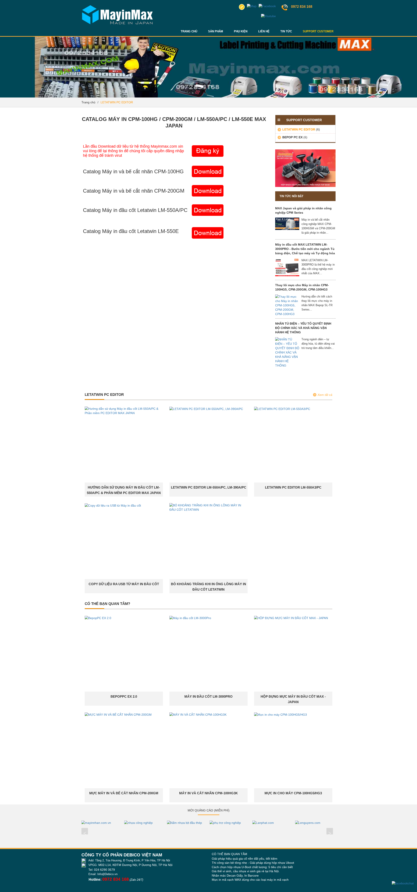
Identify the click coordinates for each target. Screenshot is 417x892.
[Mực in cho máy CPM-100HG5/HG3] (280, 714)
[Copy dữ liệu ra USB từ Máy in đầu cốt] (113, 505)
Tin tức (286, 31)
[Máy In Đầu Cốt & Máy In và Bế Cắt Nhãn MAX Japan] (117, 5)
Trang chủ (189, 31)
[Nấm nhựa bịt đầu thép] (187, 823)
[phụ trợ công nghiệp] (230, 823)
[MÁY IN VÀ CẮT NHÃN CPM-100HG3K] (198, 714)
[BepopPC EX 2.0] (98, 617)
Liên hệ (264, 31)
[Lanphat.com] (272, 823)
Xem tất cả (325, 394)
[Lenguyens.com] (315, 823)
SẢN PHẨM (215, 31)
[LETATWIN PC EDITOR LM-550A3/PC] (282, 408)
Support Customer (318, 31)
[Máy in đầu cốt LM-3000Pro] (190, 617)
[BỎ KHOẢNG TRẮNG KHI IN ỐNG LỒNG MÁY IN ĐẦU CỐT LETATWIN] (208, 507)
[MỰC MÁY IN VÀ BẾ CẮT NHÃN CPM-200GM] (118, 714)
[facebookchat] (403, 883)
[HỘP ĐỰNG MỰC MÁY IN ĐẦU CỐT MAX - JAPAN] (291, 617)
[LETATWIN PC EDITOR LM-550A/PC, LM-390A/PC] (206, 408)
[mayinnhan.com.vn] (101, 823)
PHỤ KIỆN (240, 31)
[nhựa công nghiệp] (144, 823)
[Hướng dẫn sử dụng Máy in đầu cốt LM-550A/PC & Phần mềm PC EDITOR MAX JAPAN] (124, 410)
